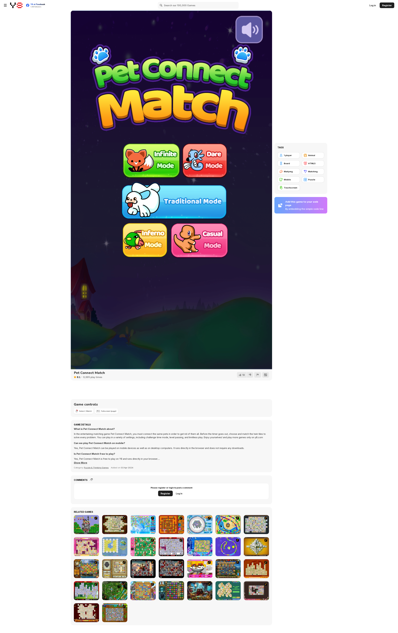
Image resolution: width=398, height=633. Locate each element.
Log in (372, 5)
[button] (80, 462)
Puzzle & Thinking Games (96, 467)
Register (387, 5)
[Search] (161, 5)
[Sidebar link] (5, 5)
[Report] (257, 375)
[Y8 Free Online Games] (16, 5)
